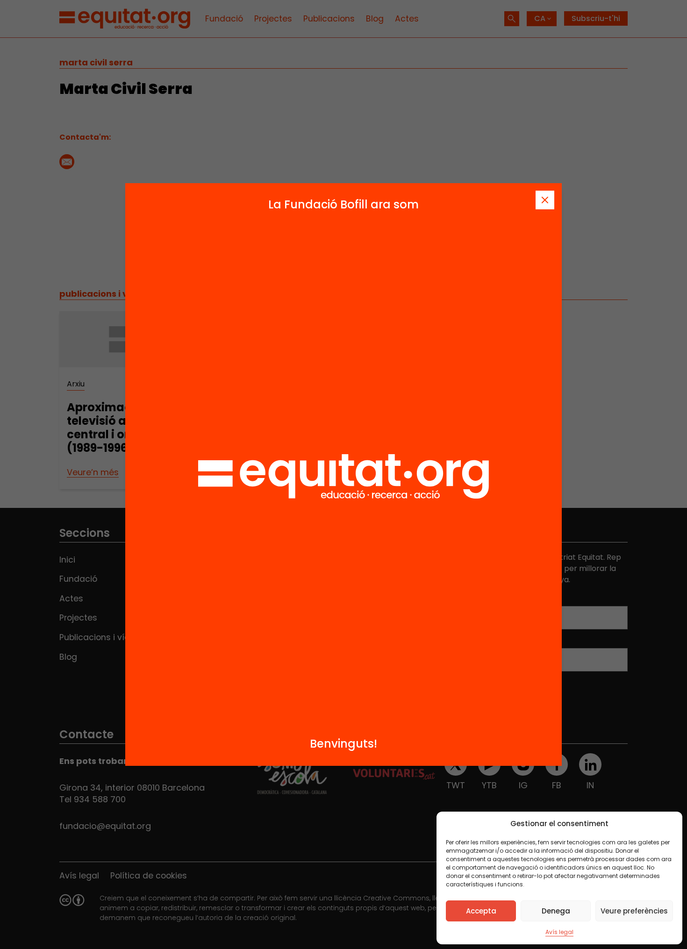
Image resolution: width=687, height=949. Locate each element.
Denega (556, 911)
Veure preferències (634, 911)
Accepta (481, 911)
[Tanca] (545, 200)
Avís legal (559, 932)
